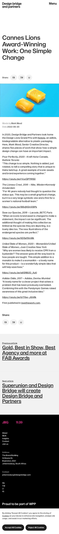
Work (4, 436)
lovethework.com (30, 302)
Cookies (5, 516)
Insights (5, 438)
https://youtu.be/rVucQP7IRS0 (19, 178)
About (4, 433)
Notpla (41, 137)
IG (3, 491)
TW (3, 486)
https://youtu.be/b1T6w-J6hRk (19, 297)
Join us (5, 444)
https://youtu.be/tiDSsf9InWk (18, 238)
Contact (5, 441)
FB (3, 483)
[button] (13, 527)
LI (3, 488)
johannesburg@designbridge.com (16, 475)
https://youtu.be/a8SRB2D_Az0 (19, 272)
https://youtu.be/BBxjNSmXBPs (19, 206)
